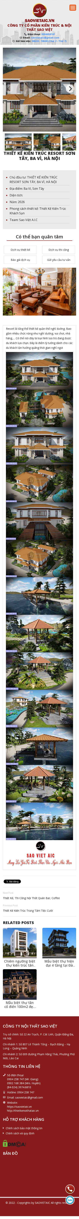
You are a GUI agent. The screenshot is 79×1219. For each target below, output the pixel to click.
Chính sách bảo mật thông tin (24, 1128)
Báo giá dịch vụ (20, 260)
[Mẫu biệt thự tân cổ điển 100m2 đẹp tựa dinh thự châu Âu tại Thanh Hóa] (20, 984)
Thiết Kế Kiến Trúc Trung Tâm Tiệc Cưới (28, 910)
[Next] (70, 88)
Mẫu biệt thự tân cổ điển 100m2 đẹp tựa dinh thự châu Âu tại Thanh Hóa (19, 1008)
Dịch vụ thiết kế (20, 250)
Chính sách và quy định (20, 1133)
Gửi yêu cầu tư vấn (58, 260)
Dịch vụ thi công (59, 250)
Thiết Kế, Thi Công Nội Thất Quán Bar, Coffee (31, 898)
